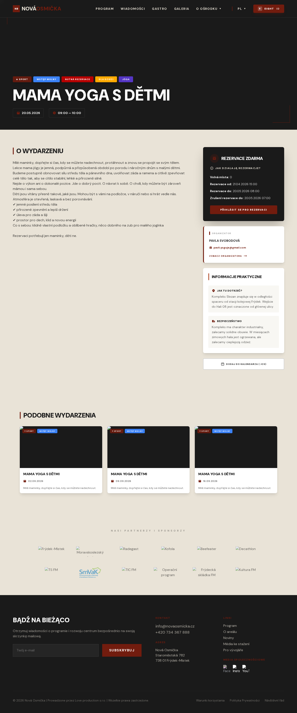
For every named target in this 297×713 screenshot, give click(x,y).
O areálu (230, 631)
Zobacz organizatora (225, 256)
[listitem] (226, 669)
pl (242, 9)
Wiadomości (133, 9)
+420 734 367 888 (172, 632)
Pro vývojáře (233, 650)
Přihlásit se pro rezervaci (243, 209)
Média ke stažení (236, 644)
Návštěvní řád (274, 700)
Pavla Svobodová (224, 241)
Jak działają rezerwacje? (238, 168)
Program (105, 9)
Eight (269, 8)
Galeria (181, 9)
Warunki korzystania (210, 700)
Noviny (228, 638)
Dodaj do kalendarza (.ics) (246, 364)
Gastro (159, 9)
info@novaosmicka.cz (175, 626)
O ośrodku (209, 9)
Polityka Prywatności (245, 700)
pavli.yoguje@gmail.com (230, 247)
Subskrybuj (122, 650)
